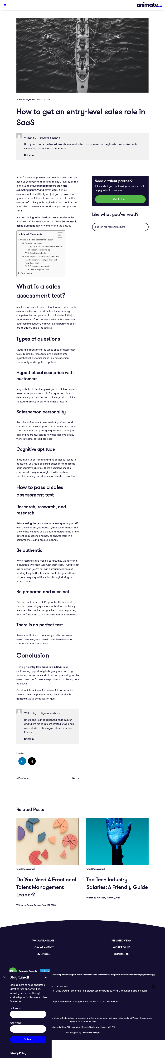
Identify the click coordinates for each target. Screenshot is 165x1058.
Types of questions (33, 243)
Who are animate (43, 940)
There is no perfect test (39, 269)
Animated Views (121, 940)
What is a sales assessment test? (36, 239)
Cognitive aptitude (37, 253)
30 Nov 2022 (62, 986)
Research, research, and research (43, 260)
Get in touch (120, 199)
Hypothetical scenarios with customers (45, 247)
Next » (75, 778)
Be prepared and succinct (41, 266)
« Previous (22, 778)
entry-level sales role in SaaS (45, 667)
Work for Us (121, 947)
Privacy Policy (18, 1053)
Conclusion (26, 273)
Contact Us (121, 954)
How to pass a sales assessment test (42, 256)
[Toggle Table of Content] (58, 235)
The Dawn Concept (90, 1032)
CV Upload (43, 954)
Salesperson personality (39, 250)
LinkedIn (29, 155)
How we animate (43, 947)
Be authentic (35, 263)
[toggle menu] (5, 5)
